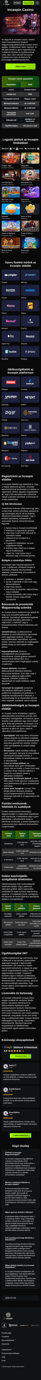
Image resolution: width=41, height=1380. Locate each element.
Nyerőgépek (32, 148)
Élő (14, 148)
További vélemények (20, 1135)
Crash (21, 148)
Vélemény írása (20, 1056)
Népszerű (5, 148)
